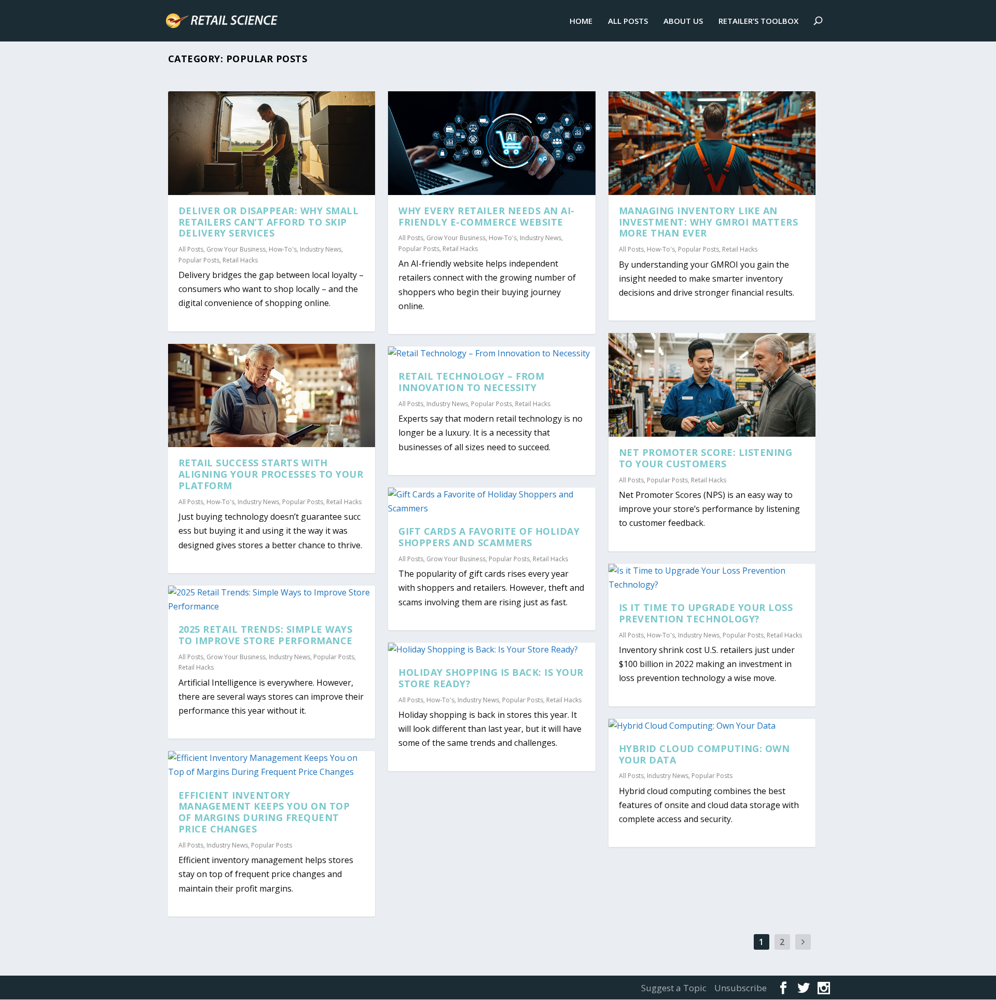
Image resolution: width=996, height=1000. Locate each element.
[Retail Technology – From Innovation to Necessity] (492, 353)
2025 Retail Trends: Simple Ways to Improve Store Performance (265, 635)
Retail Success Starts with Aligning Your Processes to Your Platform (271, 474)
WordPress (352, 987)
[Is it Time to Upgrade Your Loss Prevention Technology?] (712, 578)
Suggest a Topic (674, 988)
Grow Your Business (236, 249)
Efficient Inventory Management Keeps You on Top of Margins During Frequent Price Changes (264, 812)
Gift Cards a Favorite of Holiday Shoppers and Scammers (488, 537)
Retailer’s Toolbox (758, 21)
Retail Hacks (240, 260)
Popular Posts (198, 260)
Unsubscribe (740, 988)
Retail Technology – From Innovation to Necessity (471, 382)
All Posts (628, 21)
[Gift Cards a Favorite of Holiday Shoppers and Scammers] (492, 502)
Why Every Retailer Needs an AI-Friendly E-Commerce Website (486, 216)
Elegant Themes (244, 987)
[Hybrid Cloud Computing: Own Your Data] (712, 726)
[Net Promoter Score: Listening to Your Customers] (712, 385)
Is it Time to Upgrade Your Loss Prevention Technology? (706, 613)
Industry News (320, 249)
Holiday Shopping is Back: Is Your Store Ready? (491, 678)
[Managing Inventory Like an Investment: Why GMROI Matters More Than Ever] (712, 143)
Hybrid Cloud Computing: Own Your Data (704, 754)
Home (581, 21)
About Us (683, 21)
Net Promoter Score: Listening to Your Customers (706, 458)
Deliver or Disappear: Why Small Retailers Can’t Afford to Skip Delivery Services (268, 222)
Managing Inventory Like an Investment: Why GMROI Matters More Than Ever (708, 222)
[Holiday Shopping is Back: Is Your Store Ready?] (492, 650)
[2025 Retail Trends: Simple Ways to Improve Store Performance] (272, 600)
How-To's (283, 249)
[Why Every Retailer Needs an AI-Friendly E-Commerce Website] (492, 143)
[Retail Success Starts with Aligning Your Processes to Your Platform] (272, 396)
